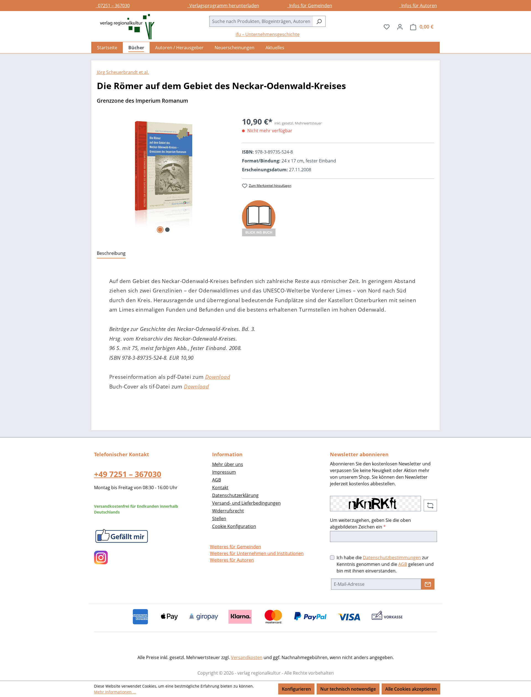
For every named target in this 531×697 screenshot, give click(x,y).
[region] (163, 175)
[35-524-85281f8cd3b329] (164, 175)
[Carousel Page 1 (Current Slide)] (160, 229)
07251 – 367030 (113, 5)
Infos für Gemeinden (309, 5)
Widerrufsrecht (228, 511)
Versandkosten (246, 657)
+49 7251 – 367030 (127, 474)
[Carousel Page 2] (167, 229)
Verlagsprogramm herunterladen (223, 5)
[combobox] (261, 21)
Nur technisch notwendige (348, 689)
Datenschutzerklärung (235, 495)
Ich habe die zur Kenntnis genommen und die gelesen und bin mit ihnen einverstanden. (385, 564)
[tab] (111, 253)
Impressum (224, 472)
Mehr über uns (227, 464)
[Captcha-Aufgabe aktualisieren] (430, 505)
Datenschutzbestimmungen (392, 558)
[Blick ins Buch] (258, 218)
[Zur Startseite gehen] (124, 27)
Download (217, 376)
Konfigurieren (296, 689)
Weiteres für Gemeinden (235, 547)
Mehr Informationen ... (115, 692)
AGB (216, 480)
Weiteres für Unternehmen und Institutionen (257, 553)
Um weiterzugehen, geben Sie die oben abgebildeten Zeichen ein (370, 523)
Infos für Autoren (418, 5)
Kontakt (220, 487)
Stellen (219, 518)
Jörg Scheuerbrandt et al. (123, 72)
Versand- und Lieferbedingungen (246, 503)
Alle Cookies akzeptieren (411, 689)
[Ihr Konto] (400, 26)
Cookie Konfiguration (234, 526)
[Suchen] (319, 21)
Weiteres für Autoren (232, 560)
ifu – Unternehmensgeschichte (268, 34)
